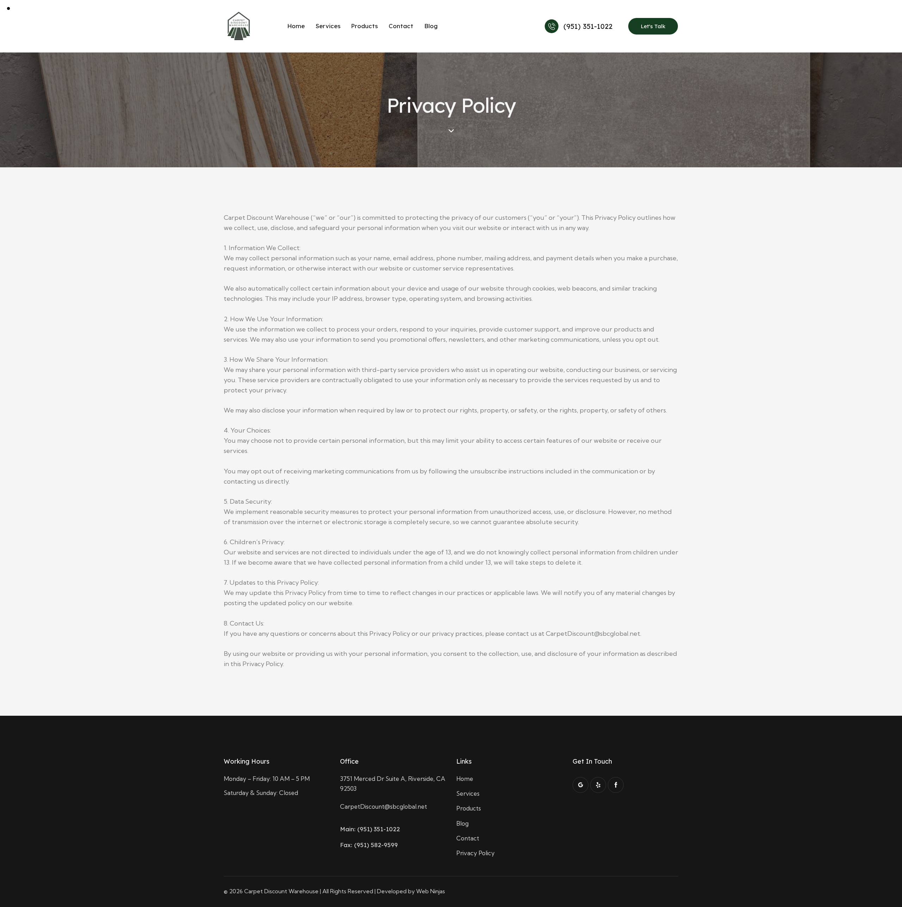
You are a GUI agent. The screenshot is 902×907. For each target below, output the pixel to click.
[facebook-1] (616, 785)
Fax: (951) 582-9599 (369, 845)
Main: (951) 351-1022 (370, 829)
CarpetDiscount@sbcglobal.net (383, 806)
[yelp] (598, 785)
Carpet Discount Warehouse (281, 891)
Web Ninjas (430, 891)
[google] (580, 785)
